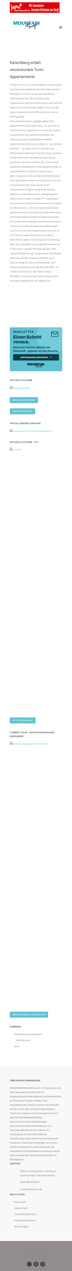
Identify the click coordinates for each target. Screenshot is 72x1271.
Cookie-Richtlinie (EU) (25, 1214)
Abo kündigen (21, 1226)
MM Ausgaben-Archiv (23, 400)
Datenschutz (21, 1208)
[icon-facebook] (42, 1264)
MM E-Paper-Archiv (22, 411)
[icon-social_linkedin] (30, 1264)
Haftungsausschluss (25, 1220)
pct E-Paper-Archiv (22, 720)
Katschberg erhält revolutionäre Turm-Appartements (27, 69)
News (17, 1046)
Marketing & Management (28, 1034)
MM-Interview (23, 1040)
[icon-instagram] (37, 1264)
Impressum (20, 1201)
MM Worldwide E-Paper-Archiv (28, 1014)
